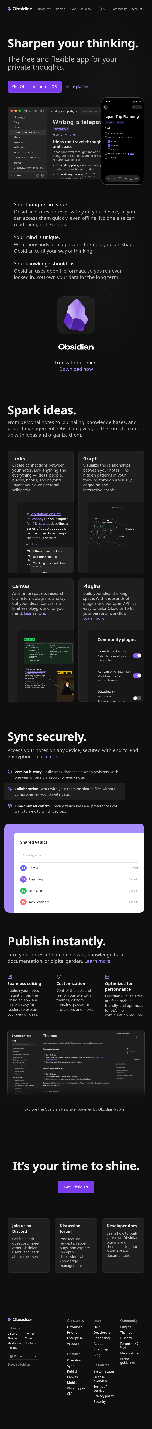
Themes (126, 1332)
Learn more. (48, 756)
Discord (126, 1338)
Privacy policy (104, 1396)
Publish (86, 9)
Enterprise (75, 1338)
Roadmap (101, 1349)
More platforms (79, 86)
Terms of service (100, 1388)
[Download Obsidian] (76, 323)
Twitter (29, 1333)
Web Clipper (76, 1388)
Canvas (72, 1377)
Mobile (72, 1382)
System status (104, 1371)
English (19, 1356)
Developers (102, 1332)
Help (97, 1327)
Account (136, 9)
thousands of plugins (49, 244)
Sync (73, 9)
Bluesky (13, 1338)
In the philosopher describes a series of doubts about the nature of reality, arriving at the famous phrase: (47, 526)
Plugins (125, 1327)
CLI (69, 1393)
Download (44, 9)
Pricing (60, 9)
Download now (76, 369)
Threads (30, 1338)
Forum (125, 1343)
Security (100, 1401)
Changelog (102, 1338)
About (98, 1343)
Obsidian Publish (112, 1109)
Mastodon (14, 1343)
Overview (74, 1360)
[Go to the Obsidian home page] (20, 8)
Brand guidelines (128, 1361)
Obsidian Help (56, 1109)
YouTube (30, 1343)
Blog (97, 1355)
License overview (100, 1379)
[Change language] (102, 9)
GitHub (12, 1348)
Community (119, 9)
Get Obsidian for (34, 86)
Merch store (129, 1353)
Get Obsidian (76, 1187)
